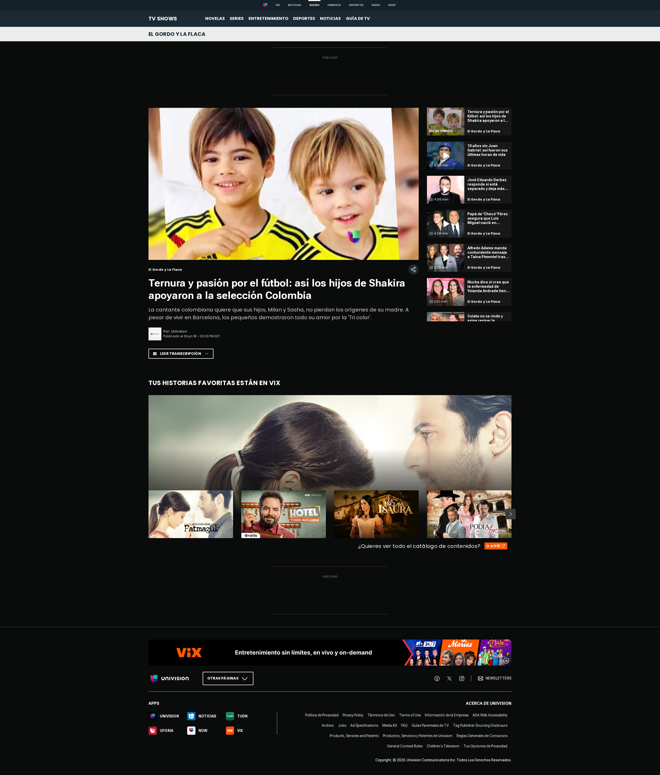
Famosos (334, 5)
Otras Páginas (222, 678)
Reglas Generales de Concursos (482, 735)
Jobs (342, 725)
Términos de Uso (381, 715)
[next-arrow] (510, 514)
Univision (179, 331)
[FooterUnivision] (170, 678)
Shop (392, 5)
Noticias (294, 5)
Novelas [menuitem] (215, 18)
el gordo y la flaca (177, 34)
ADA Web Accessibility (490, 715)
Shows (314, 5)
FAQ (404, 725)
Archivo (328, 725)
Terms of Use (410, 715)
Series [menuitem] (237, 18)
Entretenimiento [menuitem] (268, 18)
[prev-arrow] (145, 514)
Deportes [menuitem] (304, 18)
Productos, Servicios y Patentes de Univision (417, 735)
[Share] (413, 269)
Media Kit (389, 725)
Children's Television (443, 746)
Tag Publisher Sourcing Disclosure (480, 725)
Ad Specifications (364, 725)
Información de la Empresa (446, 715)
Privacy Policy (353, 715)
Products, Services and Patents (354, 735)
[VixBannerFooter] (330, 653)
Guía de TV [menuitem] (358, 18)
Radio (376, 5)
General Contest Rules (405, 746)
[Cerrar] (411, 241)
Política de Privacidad (322, 715)
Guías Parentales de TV (430, 725)
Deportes (356, 5)
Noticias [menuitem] (330, 18)
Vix (278, 5)
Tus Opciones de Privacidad (485, 746)
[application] (283, 184)
